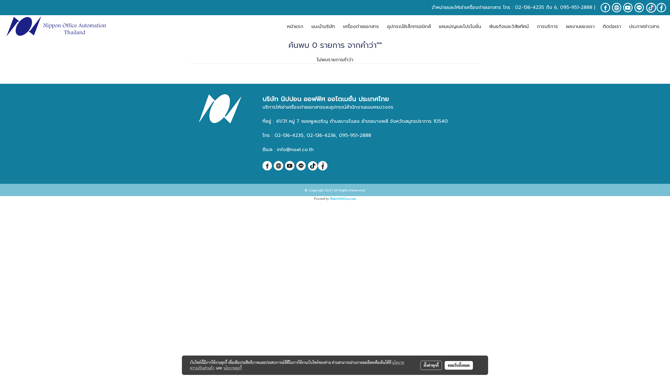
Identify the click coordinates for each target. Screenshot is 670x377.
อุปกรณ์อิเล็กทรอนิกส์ (409, 26)
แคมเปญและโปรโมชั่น (460, 26)
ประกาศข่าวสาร (644, 26)
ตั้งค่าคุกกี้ (431, 365)
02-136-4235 (529, 7)
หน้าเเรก (295, 26)
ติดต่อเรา (612, 26)
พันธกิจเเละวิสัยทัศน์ (509, 26)
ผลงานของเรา (580, 26)
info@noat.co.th (295, 149)
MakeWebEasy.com (343, 199)
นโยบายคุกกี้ (233, 367)
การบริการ (547, 26)
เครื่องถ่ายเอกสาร (361, 26)
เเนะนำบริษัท (323, 26)
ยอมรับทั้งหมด (459, 365)
